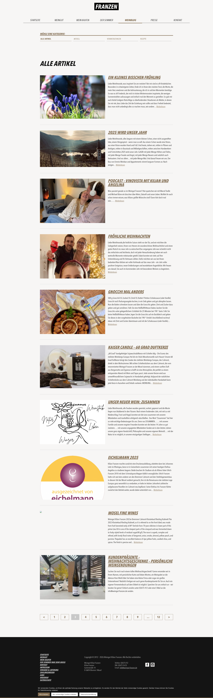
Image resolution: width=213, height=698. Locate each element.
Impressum (44, 667)
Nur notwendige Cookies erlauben (64, 694)
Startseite (35, 20)
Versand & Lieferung (49, 670)
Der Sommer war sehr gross (52, 662)
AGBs (42, 675)
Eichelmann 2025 (123, 457)
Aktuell (77, 39)
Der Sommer (106, 20)
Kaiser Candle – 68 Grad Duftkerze (138, 347)
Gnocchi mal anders (126, 291)
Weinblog (130, 20)
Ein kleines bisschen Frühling (134, 77)
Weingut (59, 20)
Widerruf (44, 677)
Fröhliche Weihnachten (129, 236)
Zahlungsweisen (47, 672)
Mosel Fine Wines (123, 512)
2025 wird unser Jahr (127, 132)
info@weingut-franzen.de (128, 668)
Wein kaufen (82, 20)
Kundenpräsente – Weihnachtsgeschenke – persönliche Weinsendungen (140, 561)
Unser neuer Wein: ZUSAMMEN (134, 401)
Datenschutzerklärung (88, 694)
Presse (154, 20)
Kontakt (178, 20)
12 (158, 617)
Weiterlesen (160, 106)
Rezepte (143, 39)
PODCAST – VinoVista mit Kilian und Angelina (138, 182)
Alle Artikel (45, 39)
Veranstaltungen (114, 39)
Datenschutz (45, 680)
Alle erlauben (43, 694)
